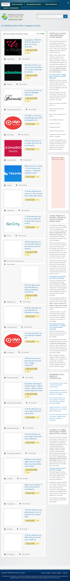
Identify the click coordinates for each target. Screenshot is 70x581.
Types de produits (51, 4)
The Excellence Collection (14, 453)
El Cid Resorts (11, 554)
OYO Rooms (10, 134)
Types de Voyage (45, 573)
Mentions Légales (56, 573)
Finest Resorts (11, 504)
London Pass (10, 210)
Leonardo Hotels (11, 160)
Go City (9, 235)
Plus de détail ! (26, 59)
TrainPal (9, 185)
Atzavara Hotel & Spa (13, 428)
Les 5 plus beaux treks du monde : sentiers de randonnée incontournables (58, 385)
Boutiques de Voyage (34, 4)
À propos (65, 573)
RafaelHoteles (11, 59)
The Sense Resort (12, 327)
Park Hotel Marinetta (12, 377)
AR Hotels (9, 529)
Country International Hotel (14, 403)
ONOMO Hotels (11, 302)
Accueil (5, 4)
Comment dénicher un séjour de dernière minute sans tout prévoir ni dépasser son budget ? (58, 392)
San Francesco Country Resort (15, 261)
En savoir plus (56, 577)
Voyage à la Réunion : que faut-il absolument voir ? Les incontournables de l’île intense (58, 409)
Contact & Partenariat (11, 8)
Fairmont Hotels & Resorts (14, 109)
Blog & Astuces (17, 4)
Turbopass (10, 478)
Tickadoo (9, 84)
